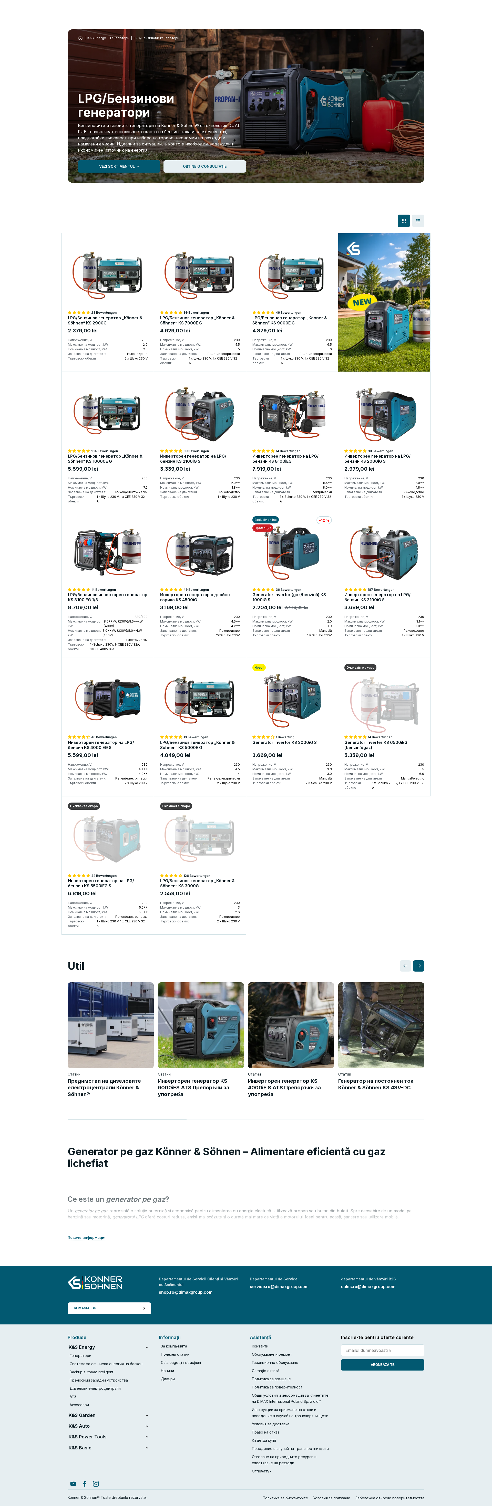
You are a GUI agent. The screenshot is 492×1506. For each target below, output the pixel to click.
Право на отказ (265, 1432)
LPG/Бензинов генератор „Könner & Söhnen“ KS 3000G (197, 883)
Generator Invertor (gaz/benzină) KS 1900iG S (289, 597)
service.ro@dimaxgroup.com (279, 1286)
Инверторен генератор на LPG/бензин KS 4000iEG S (101, 745)
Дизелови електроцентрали (95, 1388)
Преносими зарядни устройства (99, 1380)
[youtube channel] (73, 1483)
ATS (73, 1396)
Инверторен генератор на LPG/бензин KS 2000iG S (377, 459)
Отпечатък (261, 1471)
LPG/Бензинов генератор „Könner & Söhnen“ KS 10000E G (105, 459)
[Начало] (80, 37)
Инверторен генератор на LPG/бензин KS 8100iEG (285, 459)
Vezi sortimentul (117, 166)
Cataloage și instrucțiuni (181, 1362)
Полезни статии (175, 1354)
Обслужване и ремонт (272, 1354)
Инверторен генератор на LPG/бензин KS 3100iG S (377, 597)
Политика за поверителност (277, 1387)
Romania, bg (85, 1308)
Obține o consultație (205, 166)
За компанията (174, 1346)
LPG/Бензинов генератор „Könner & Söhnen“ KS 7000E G (197, 320)
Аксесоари (79, 1405)
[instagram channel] (95, 1483)
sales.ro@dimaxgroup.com (368, 1286)
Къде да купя (264, 1440)
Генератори (119, 38)
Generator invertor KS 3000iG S (284, 742)
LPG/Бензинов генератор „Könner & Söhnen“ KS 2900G (105, 320)
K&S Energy (96, 38)
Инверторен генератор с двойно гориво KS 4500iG (195, 597)
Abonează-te (383, 1365)
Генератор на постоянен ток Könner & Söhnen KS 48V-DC (375, 1084)
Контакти (260, 1346)
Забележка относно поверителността (389, 1498)
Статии (74, 1074)
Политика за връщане (271, 1379)
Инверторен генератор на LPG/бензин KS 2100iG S (193, 459)
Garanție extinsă (265, 1370)
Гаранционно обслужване (275, 1362)
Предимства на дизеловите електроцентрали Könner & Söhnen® (104, 1087)
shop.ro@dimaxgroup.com (185, 1292)
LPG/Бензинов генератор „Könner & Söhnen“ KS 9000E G (289, 320)
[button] (79, 312)
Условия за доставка (270, 1424)
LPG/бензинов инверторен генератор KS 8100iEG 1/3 (107, 597)
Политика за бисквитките (285, 1498)
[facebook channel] (84, 1483)
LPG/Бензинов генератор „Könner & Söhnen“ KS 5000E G (197, 745)
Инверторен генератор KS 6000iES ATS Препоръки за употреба (193, 1087)
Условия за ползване (331, 1498)
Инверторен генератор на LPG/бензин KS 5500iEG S (101, 883)
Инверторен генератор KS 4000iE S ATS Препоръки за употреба (284, 1087)
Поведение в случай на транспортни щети (290, 1448)
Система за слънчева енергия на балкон (106, 1364)
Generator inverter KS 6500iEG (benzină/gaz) (375, 745)
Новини (167, 1370)
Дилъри (168, 1379)
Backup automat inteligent (91, 1372)
